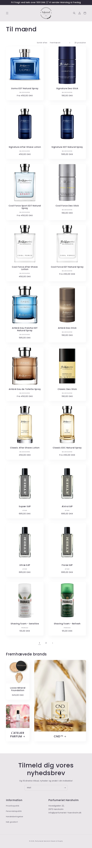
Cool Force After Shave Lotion (25, 268)
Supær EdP (25, 506)
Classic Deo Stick (67, 389)
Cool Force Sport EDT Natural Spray (25, 207)
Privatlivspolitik (12, 806)
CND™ (58, 736)
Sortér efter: (42, 42)
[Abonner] (64, 788)
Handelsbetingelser (14, 816)
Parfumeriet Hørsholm (42, 841)
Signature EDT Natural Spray (67, 147)
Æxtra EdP (67, 506)
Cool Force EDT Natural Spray (67, 267)
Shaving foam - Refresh (67, 623)
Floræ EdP (67, 565)
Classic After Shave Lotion (24, 448)
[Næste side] (52, 643)
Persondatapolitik (14, 811)
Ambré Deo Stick (67, 328)
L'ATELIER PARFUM (17, 734)
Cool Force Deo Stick (67, 206)
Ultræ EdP (24, 565)
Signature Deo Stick (67, 88)
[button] (7, 13)
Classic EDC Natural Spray (67, 448)
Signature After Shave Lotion (25, 147)
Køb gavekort (12, 822)
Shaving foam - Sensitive (25, 623)
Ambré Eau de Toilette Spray (25, 389)
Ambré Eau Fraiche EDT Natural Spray (25, 329)
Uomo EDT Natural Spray (24, 88)
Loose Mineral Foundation (17, 689)
